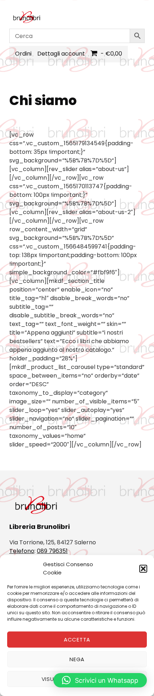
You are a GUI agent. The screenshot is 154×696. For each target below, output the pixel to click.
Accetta (77, 639)
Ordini (23, 53)
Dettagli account (61, 53)
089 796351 (52, 551)
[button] (143, 568)
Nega (77, 659)
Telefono (21, 551)
